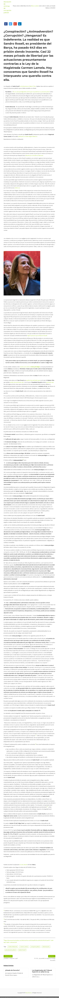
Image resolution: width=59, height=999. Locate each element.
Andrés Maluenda (12, 946)
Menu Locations (35, 6)
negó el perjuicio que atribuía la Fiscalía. (37, 335)
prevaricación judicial (10, 950)
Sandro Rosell (22, 950)
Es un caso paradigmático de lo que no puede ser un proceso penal (31, 91)
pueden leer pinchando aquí (33, 380)
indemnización (45, 946)
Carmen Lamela (24, 946)
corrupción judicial (35, 946)
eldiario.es (17, 188)
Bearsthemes (29, 992)
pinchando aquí (50, 382)
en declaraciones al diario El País (28, 86)
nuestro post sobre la (30, 366)
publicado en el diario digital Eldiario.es (27, 136)
